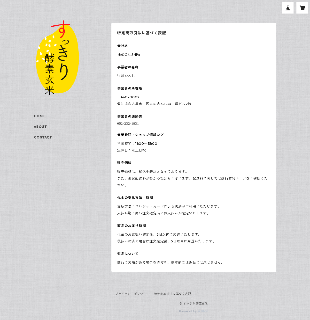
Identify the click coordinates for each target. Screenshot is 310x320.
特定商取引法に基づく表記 (172, 294)
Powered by (188, 311)
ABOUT (40, 126)
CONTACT (43, 137)
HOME (39, 116)
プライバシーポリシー (130, 294)
